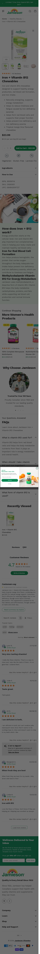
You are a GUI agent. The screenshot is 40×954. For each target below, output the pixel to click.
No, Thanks (9, 483)
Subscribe (10, 480)
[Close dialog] (37, 468)
